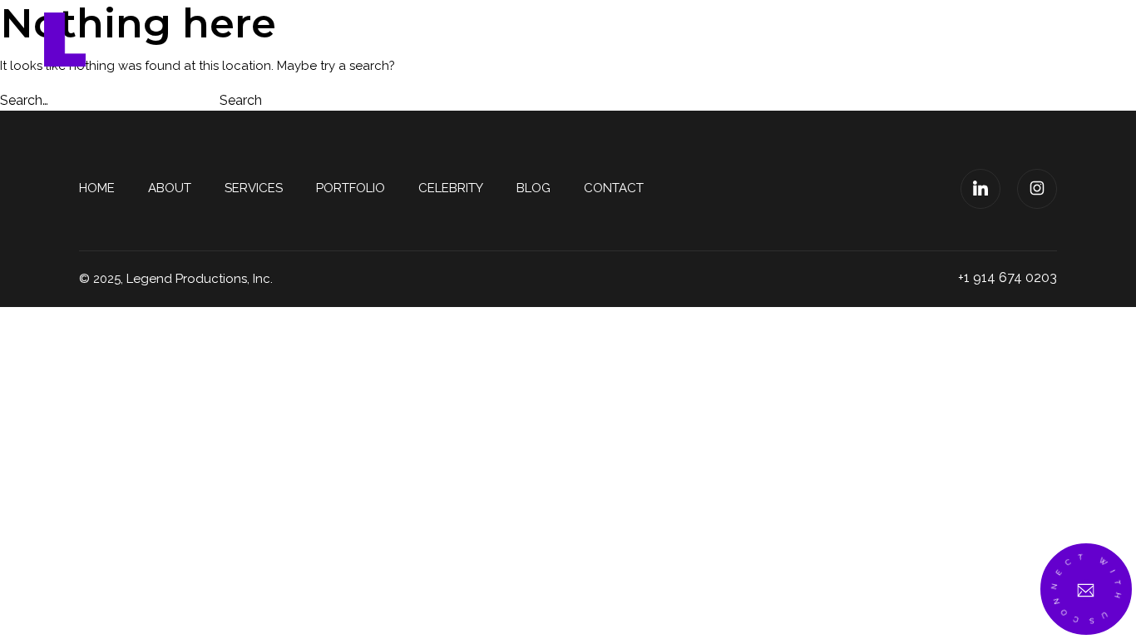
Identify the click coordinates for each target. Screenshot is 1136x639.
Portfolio (715, 39)
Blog (913, 39)
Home (444, 39)
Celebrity (824, 39)
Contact (998, 39)
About (521, 39)
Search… (24, 100)
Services (611, 39)
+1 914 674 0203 (1007, 277)
